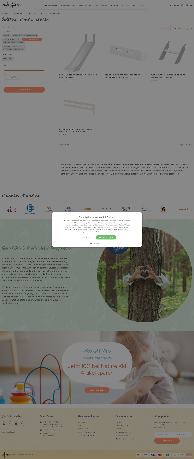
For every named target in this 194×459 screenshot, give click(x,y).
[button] (97, 243)
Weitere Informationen (103, 232)
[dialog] (97, 229)
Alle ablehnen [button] (86, 237)
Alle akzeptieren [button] (106, 237)
